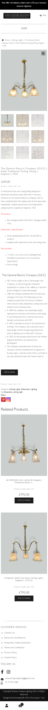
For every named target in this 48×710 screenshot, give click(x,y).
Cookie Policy (10, 658)
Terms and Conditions (14, 648)
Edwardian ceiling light (13, 392)
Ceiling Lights (17, 40)
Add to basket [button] (24, 500)
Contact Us (9, 633)
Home (7, 40)
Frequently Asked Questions (17, 643)
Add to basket (9, 372)
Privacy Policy (10, 653)
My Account (7, 705)
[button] (43, 53)
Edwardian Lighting (29, 389)
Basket (18, 703)
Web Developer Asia (35, 698)
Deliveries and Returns (14, 638)
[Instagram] (8, 399)
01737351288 (11, 682)
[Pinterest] (3, 399)
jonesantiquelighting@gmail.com (20, 679)
